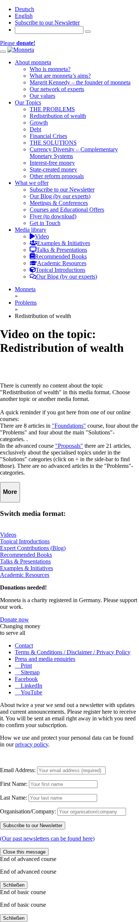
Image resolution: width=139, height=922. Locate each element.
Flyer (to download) (53, 216)
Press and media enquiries (45, 659)
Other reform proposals (57, 176)
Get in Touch (45, 223)
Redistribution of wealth (58, 116)
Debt (35, 129)
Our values (42, 96)
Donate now (14, 619)
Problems (26, 302)
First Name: (13, 784)
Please (17, 43)
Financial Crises (48, 136)
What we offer (32, 183)
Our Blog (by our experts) (60, 196)
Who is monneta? (50, 69)
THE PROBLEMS (52, 109)
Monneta (25, 289)
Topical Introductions (25, 541)
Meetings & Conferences (59, 203)
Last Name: (13, 797)
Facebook (26, 679)
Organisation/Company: (28, 811)
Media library (30, 230)
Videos (8, 534)
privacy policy (31, 744)
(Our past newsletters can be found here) (47, 838)
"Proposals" (69, 446)
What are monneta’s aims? (60, 76)
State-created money (53, 169)
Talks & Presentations (25, 561)
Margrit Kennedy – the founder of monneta (80, 82)
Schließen (13, 885)
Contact (24, 645)
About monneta (33, 62)
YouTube (30, 692)
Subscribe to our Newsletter (47, 22)
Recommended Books (26, 555)
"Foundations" (69, 426)
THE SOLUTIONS (53, 142)
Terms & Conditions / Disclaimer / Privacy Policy (72, 652)
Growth (39, 122)
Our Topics (28, 102)
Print (25, 665)
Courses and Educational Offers (67, 209)
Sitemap (29, 672)
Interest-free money (52, 163)
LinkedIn (30, 685)
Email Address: (18, 770)
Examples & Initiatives (26, 568)
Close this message (24, 852)
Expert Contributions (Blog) (33, 548)
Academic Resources (24, 575)
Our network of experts (57, 89)
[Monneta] (20, 49)
